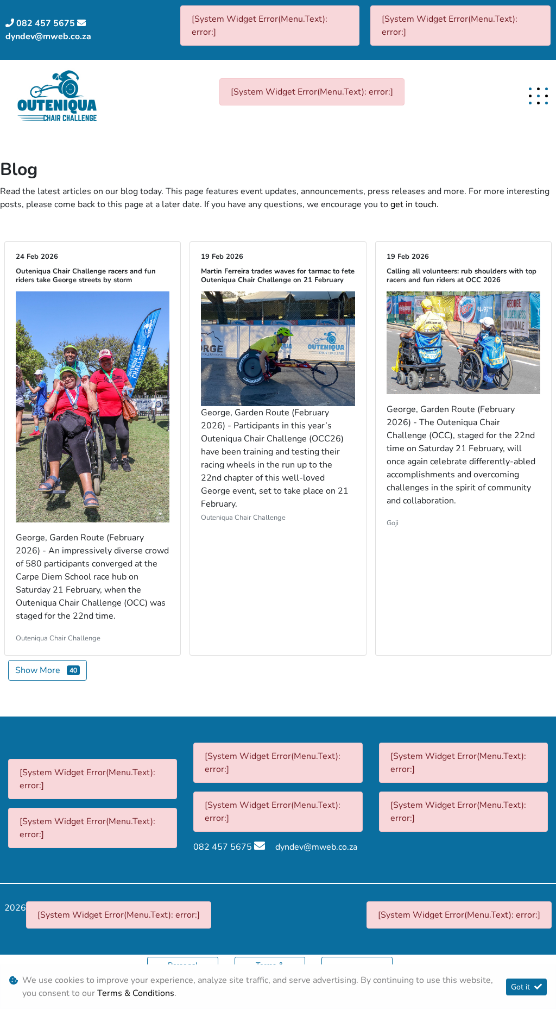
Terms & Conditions (135, 993)
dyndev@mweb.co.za (48, 36)
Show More (46, 670)
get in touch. (414, 204)
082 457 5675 (45, 23)
